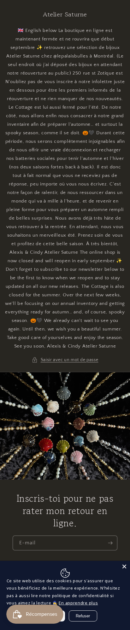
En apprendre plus (78, 603)
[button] (65, 360)
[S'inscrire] (110, 543)
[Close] (124, 566)
